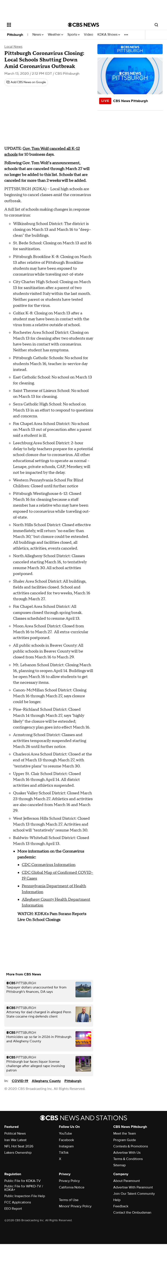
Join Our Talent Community (134, 1193)
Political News (15, 1133)
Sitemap (119, 1165)
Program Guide (124, 1140)
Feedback (120, 1206)
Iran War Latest (15, 1140)
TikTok (63, 1152)
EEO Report (13, 1208)
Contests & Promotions (130, 1146)
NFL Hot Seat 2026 (18, 1146)
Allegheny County (46, 1081)
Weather (54, 35)
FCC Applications (17, 1202)
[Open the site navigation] (32, 25)
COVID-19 (20, 1081)
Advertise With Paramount (133, 1187)
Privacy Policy (69, 1181)
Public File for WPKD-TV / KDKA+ (23, 1188)
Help (116, 1200)
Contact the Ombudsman (132, 1212)
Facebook (66, 1140)
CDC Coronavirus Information (48, 864)
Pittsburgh (15, 35)
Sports (72, 35)
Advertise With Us (126, 1152)
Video (88, 35)
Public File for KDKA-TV (22, 1181)
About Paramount (126, 1181)
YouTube (65, 1133)
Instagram (66, 1146)
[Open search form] (156, 24)
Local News (13, 46)
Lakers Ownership (18, 1152)
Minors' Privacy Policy (75, 1206)
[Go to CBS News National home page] (83, 25)
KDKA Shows (107, 35)
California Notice (71, 1187)
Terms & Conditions (128, 1159)
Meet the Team (124, 1133)
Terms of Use (68, 1200)
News (37, 35)
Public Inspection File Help (24, 1196)
